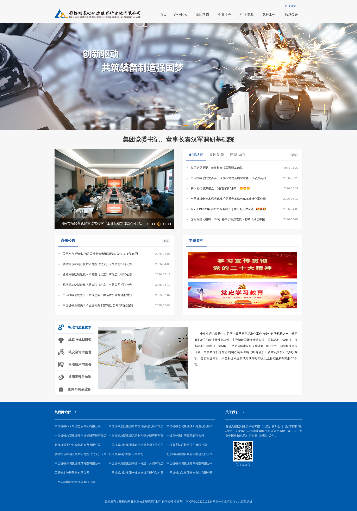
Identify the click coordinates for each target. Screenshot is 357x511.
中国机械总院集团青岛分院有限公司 (190, 463)
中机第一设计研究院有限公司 (185, 435)
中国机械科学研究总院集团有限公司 (78, 426)
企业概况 (180, 14)
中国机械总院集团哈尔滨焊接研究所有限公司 (136, 428)
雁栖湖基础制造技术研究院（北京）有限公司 (81, 455)
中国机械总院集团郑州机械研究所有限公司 (81, 437)
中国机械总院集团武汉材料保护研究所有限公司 (136, 437)
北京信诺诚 (245, 501)
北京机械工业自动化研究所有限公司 (78, 444)
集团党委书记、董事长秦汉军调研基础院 (178, 139)
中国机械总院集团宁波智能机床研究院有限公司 (136, 474)
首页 (163, 14)
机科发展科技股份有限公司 (126, 454)
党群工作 (269, 14)
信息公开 (291, 14)
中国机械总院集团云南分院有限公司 (190, 472)
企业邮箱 (290, 6)
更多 (294, 154)
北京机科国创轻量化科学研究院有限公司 (190, 455)
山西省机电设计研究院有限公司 (75, 482)
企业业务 (224, 14)
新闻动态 (202, 14)
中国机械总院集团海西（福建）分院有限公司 (136, 465)
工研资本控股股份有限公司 (72, 472)
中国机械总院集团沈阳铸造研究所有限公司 (190, 428)
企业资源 (246, 14)
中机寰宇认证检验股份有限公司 (187, 444)
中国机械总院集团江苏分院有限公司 (78, 463)
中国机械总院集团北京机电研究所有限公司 (136, 444)
